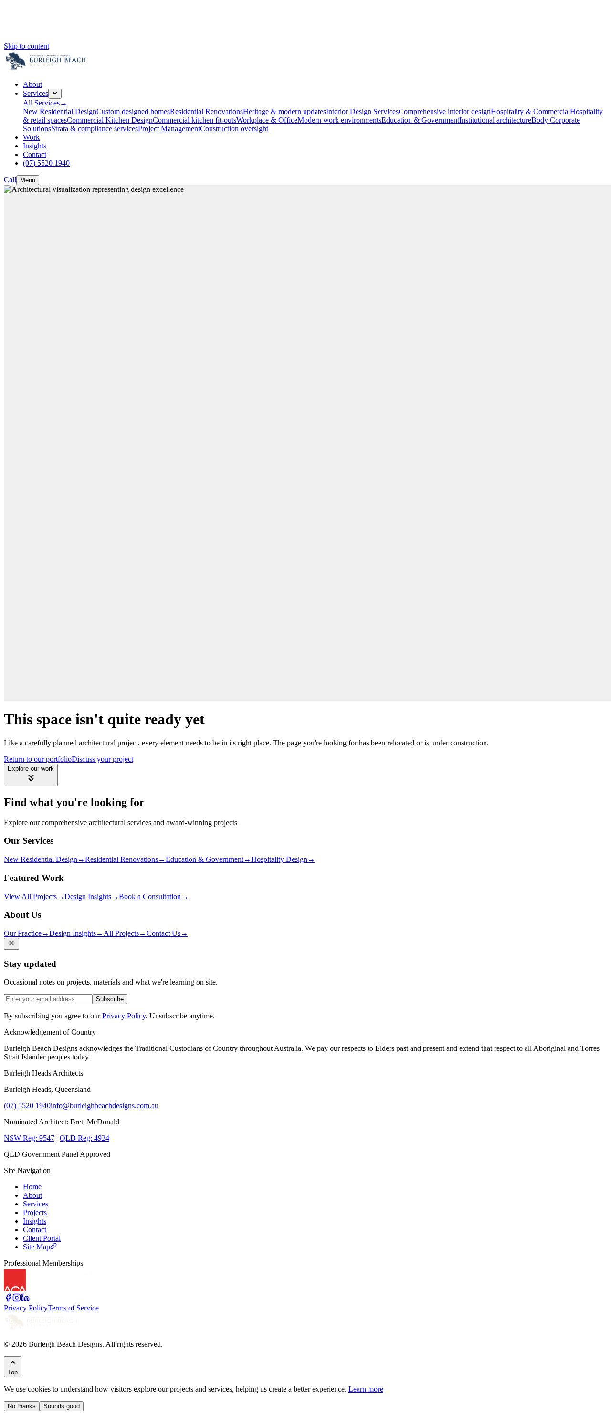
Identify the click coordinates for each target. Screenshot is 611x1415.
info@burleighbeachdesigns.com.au (104, 1105)
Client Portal (42, 1238)
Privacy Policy (124, 1016)
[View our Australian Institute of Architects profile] (89, 1289)
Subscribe (110, 999)
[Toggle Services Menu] (55, 94)
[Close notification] (11, 944)
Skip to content (26, 46)
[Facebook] (8, 1299)
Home (32, 1187)
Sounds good (61, 1406)
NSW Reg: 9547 (29, 1138)
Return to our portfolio (38, 759)
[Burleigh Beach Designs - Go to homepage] (46, 68)
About (32, 1195)
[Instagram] (16, 1299)
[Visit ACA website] (32, 1289)
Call (10, 180)
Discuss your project (102, 759)
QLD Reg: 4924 (84, 1138)
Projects (35, 1212)
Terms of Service (73, 1308)
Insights (34, 1221)
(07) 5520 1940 (27, 1105)
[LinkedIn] (25, 1299)
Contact (34, 1230)
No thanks (22, 1406)
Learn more (365, 1389)
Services (35, 1204)
